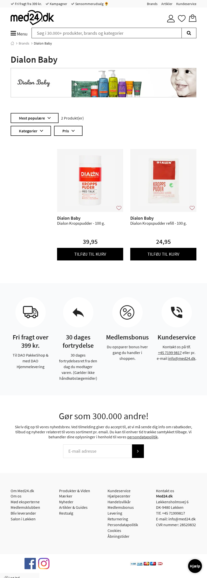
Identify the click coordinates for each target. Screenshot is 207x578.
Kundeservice (186, 4)
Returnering (118, 518)
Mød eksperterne (25, 501)
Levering (115, 513)
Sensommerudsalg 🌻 (91, 4)
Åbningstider (119, 536)
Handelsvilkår (119, 501)
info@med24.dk (181, 358)
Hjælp (195, 565)
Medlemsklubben (25, 507)
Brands (152, 4)
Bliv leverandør (23, 513)
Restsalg (66, 513)
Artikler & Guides (73, 507)
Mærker (65, 495)
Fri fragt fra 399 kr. (28, 4)
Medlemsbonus (121, 507)
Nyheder (66, 501)
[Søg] (189, 33)
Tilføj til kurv (90, 254)
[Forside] (12, 43)
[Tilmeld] (138, 451)
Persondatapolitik (123, 524)
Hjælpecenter (119, 495)
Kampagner (58, 4)
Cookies (114, 530)
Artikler (166, 4)
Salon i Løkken (23, 518)
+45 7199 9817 (170, 352)
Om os (16, 495)
